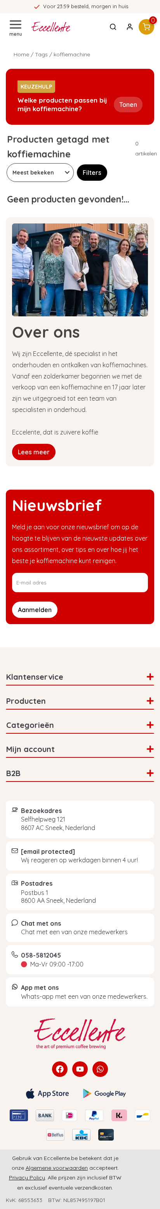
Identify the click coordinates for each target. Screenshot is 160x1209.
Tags (41, 54)
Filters (92, 172)
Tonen (128, 104)
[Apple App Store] (47, 1094)
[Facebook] (60, 1069)
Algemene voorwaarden (57, 1167)
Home (21, 54)
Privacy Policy (27, 1177)
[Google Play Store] (104, 1093)
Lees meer (34, 452)
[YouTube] (80, 1069)
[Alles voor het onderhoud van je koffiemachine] (80, 1034)
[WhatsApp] (100, 1069)
